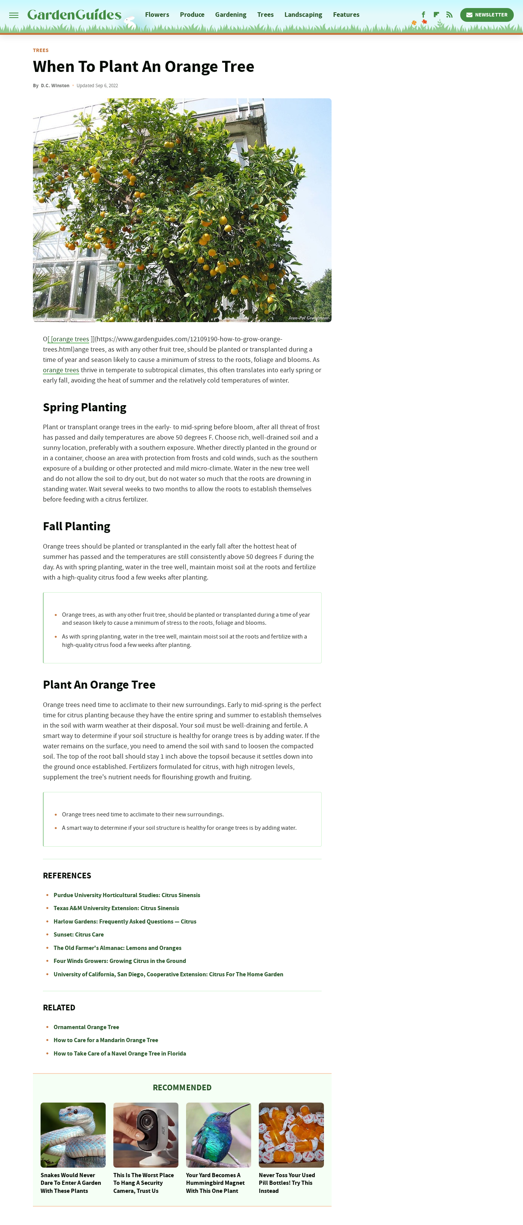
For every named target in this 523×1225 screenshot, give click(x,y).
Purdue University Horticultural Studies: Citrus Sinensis (127, 895)
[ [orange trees (68, 339)
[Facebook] (423, 15)
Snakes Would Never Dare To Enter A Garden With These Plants (71, 1183)
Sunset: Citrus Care (79, 934)
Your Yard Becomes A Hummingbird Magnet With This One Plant (215, 1183)
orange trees (61, 370)
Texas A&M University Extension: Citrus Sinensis (116, 908)
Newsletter (491, 14)
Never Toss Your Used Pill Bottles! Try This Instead (287, 1183)
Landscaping (303, 14)
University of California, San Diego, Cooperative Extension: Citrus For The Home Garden (168, 974)
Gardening (231, 14)
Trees (265, 14)
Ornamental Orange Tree (86, 1027)
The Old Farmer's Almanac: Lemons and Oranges (117, 948)
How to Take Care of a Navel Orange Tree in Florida (120, 1053)
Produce (192, 14)
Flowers (157, 14)
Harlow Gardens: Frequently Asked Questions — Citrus (125, 921)
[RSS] (449, 15)
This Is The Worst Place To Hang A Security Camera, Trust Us (143, 1183)
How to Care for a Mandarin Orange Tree (106, 1040)
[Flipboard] (436, 15)
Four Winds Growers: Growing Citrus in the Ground (120, 961)
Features (346, 14)
